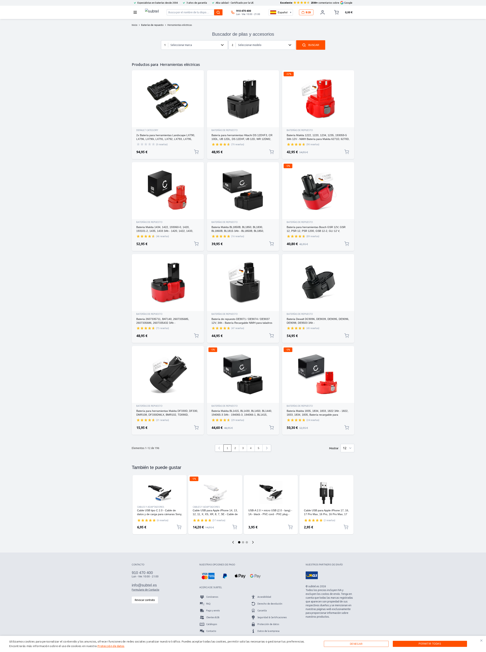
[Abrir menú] (136, 12)
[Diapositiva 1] (239, 542)
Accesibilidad (264, 597)
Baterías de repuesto (224, 130)
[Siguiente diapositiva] (253, 542)
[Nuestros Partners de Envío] (312, 575)
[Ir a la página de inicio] (152, 11)
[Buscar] (218, 12)
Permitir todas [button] (430, 643)
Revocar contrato (145, 599)
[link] (219, 448)
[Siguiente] (266, 448)
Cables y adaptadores (150, 507)
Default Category (147, 130)
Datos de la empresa (268, 631)
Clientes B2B (212, 617)
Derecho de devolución (269, 603)
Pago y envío (213, 610)
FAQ (208, 603)
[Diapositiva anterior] (233, 542)
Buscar (313, 45)
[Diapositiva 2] (243, 542)
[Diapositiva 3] (247, 542)
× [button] (481, 640)
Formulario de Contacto (145, 589)
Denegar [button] (356, 644)
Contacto (211, 631)
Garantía (262, 610)
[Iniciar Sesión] (323, 12)
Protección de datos (268, 624)
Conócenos (212, 597)
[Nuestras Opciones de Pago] (208, 576)
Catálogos (211, 624)
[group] (145, 144)
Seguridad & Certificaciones (272, 617)
